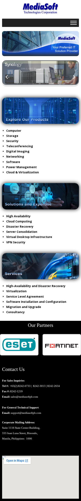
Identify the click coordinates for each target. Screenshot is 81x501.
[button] (6, 76)
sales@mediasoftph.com (24, 396)
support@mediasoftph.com (26, 412)
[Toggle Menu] (73, 23)
